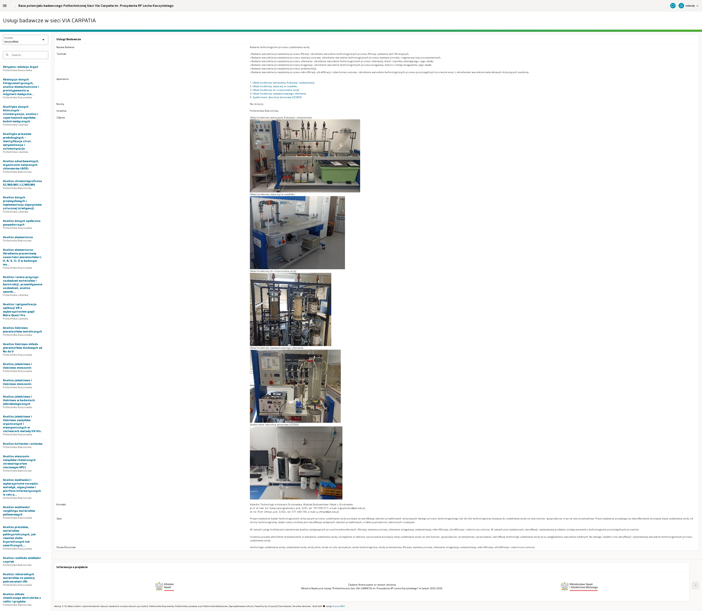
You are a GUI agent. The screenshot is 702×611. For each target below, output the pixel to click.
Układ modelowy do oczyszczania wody (276, 90)
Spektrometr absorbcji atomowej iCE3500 (277, 97)
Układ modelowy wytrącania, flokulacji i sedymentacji (283, 82)
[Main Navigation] (4, 5)
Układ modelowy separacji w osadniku (275, 86)
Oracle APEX (338, 606)
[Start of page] (695, 585)
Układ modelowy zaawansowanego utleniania (279, 93)
